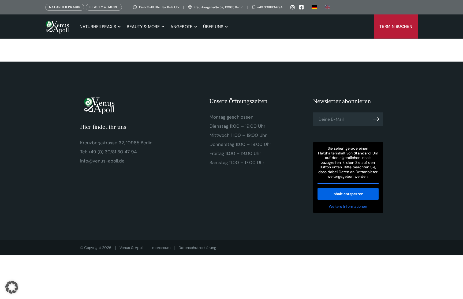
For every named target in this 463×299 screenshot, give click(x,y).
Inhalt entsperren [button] (348, 193)
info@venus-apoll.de (102, 161)
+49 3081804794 (269, 7)
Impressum (160, 247)
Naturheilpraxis (64, 7)
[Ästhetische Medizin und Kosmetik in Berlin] (58, 26)
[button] (12, 287)
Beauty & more (103, 7)
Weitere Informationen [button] (348, 206)
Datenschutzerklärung (197, 247)
